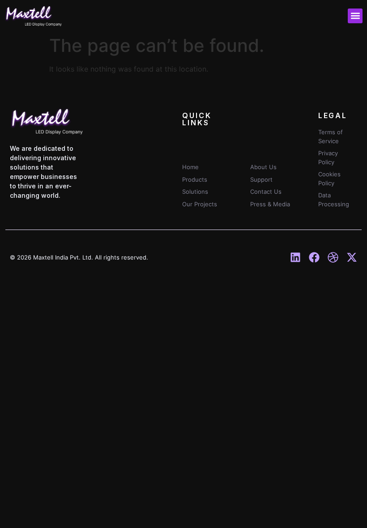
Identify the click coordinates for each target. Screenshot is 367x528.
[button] (355, 16)
